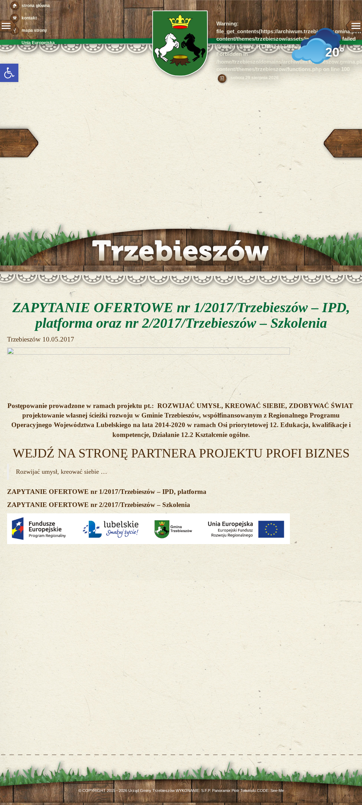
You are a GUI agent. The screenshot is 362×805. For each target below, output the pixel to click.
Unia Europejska (38, 42)
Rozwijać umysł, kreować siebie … (61, 471)
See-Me (277, 790)
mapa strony (34, 30)
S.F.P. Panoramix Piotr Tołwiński (228, 790)
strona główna (36, 5)
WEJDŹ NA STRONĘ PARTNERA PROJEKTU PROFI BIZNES (181, 453)
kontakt (29, 18)
